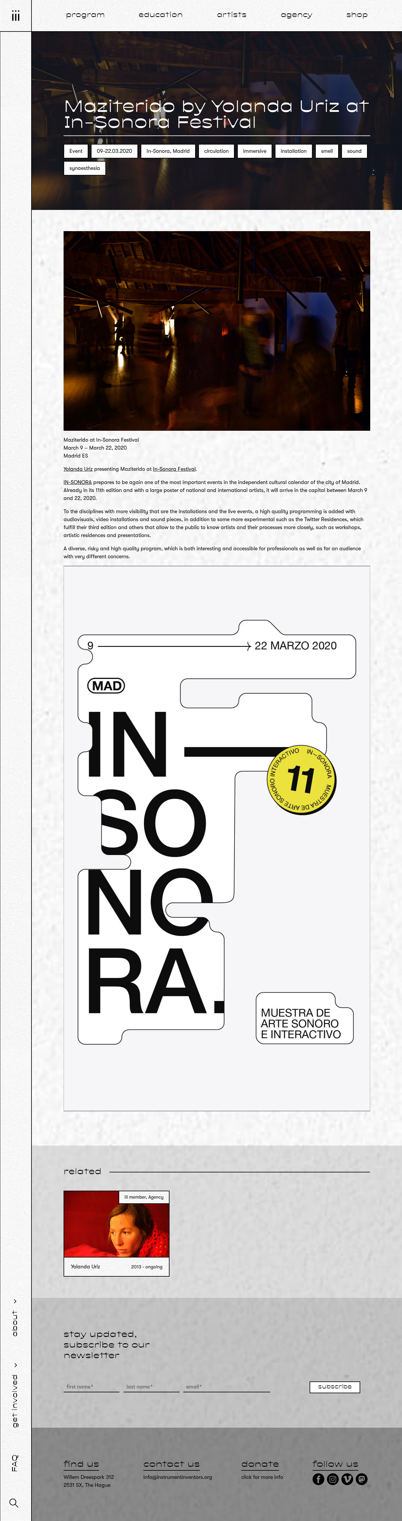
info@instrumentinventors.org (177, 1477)
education (161, 15)
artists (232, 15)
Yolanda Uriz (78, 469)
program (85, 15)
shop (357, 15)
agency (297, 15)
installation (294, 151)
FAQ (15, 1463)
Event (75, 151)
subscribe (335, 1387)
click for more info (262, 1477)
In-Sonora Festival (174, 469)
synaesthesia (84, 168)
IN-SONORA (78, 482)
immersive (254, 151)
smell (327, 151)
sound (354, 151)
